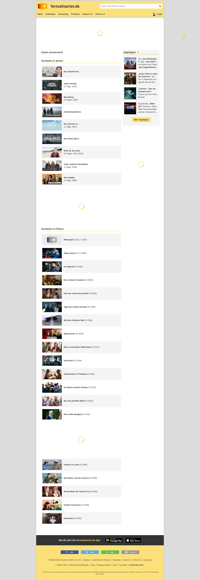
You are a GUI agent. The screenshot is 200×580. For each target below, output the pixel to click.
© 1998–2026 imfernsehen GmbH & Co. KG (64, 560)
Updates (86, 560)
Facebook (123, 565)
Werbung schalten (104, 565)
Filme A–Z (100, 14)
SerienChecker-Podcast (101, 560)
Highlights (130, 52)
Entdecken (50, 14)
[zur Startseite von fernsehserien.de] (42, 6)
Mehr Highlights (141, 120)
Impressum (148, 560)
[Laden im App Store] (133, 540)
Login (159, 14)
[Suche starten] (160, 6)
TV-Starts (75, 14)
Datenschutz (62, 565)
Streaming (63, 14)
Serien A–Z (88, 14)
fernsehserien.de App (88, 540)
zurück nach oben (136, 565)
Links (115, 565)
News (40, 14)
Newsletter (117, 560)
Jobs (92, 565)
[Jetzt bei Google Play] (114, 540)
